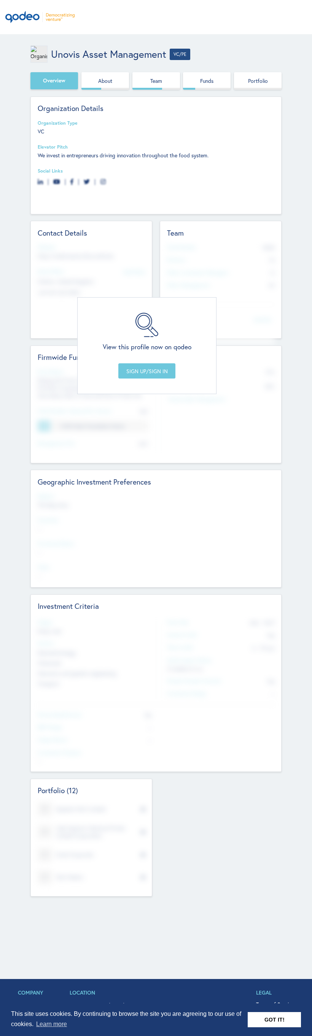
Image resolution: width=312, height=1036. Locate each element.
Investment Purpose (59, 752)
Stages (45, 622)
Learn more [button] (51, 1024)
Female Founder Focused (193, 681)
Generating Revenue (60, 714)
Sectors (46, 643)
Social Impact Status (189, 660)
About (105, 80)
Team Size (178, 622)
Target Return (53, 740)
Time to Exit (180, 647)
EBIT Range (50, 727)
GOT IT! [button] (274, 1020)
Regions (46, 496)
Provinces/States (56, 543)
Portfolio (258, 80)
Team (156, 80)
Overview (54, 80)
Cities (44, 567)
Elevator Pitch (53, 147)
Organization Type (58, 123)
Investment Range (186, 693)
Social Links (50, 171)
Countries (48, 520)
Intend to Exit (182, 635)
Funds (206, 80)
